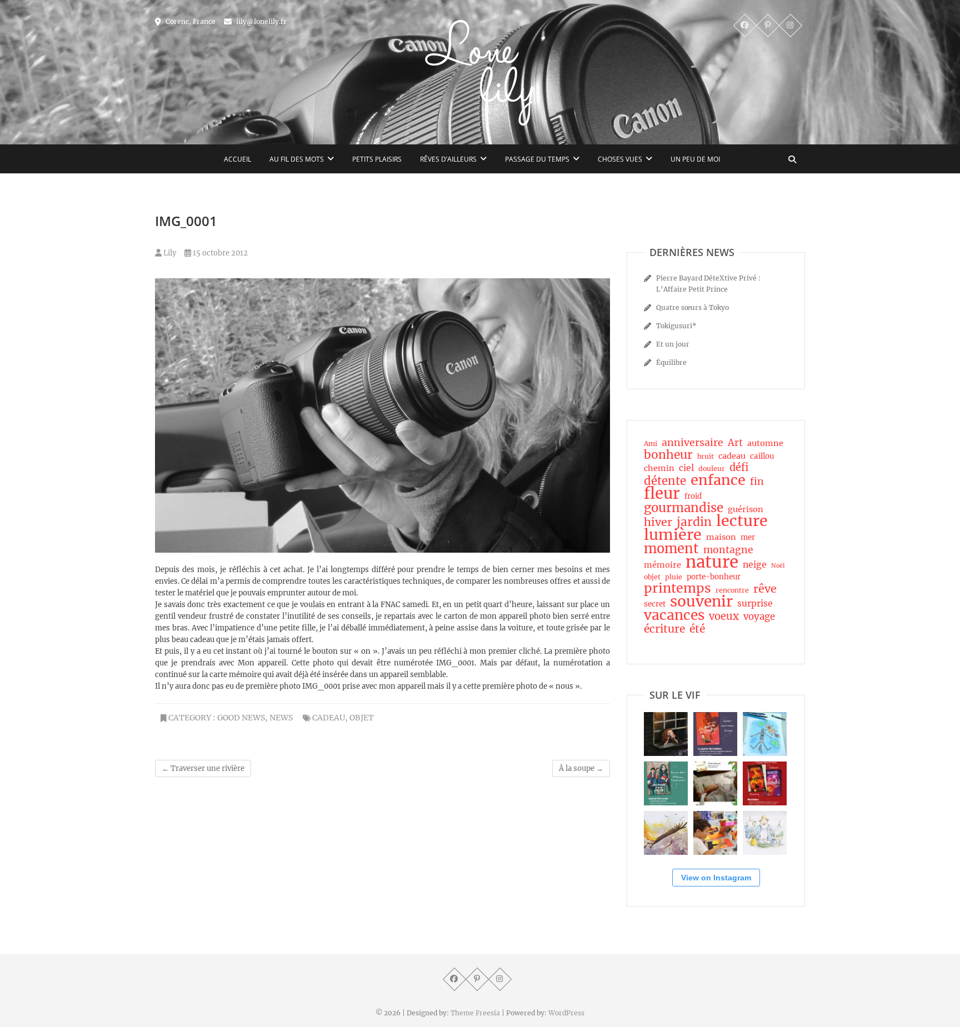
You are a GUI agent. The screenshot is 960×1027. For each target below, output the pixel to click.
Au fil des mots (296, 159)
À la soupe (581, 768)
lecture (742, 521)
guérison (745, 509)
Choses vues (620, 159)
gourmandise (683, 507)
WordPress (566, 1013)
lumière (673, 534)
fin (757, 481)
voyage (759, 617)
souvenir (701, 601)
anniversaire (692, 442)
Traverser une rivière (203, 768)
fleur (662, 493)
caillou (762, 456)
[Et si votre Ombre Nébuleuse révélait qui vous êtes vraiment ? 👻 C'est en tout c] (715, 734)
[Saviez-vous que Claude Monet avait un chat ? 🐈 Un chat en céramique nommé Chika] (765, 833)
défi (738, 467)
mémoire (662, 565)
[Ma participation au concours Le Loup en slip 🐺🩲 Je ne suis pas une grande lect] (765, 734)
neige (755, 564)
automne (765, 443)
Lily (169, 253)
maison (721, 537)
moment (671, 548)
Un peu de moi (695, 159)
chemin (659, 468)
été (697, 628)
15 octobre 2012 (219, 253)
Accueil (237, 159)
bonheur (668, 454)
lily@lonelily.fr (260, 21)
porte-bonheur (714, 577)
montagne (728, 549)
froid (693, 496)
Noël (778, 565)
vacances (674, 615)
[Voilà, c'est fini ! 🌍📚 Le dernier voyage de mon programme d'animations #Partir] (715, 833)
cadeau (328, 718)
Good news (241, 718)
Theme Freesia (475, 1013)
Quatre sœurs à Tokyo (692, 307)
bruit (705, 456)
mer (748, 537)
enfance (718, 479)
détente (665, 481)
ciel (686, 468)
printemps (677, 588)
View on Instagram (716, 877)
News (281, 718)
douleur (711, 468)
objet (361, 718)
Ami (650, 443)
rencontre (732, 590)
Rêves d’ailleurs (448, 159)
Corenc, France (190, 21)
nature (712, 562)
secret (655, 604)
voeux (724, 616)
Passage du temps (537, 159)
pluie (673, 577)
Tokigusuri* (676, 326)
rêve (765, 588)
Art (735, 443)
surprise (755, 603)
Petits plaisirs (377, 159)
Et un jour (672, 344)
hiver (658, 522)
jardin (694, 522)
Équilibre (671, 362)
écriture (664, 628)
